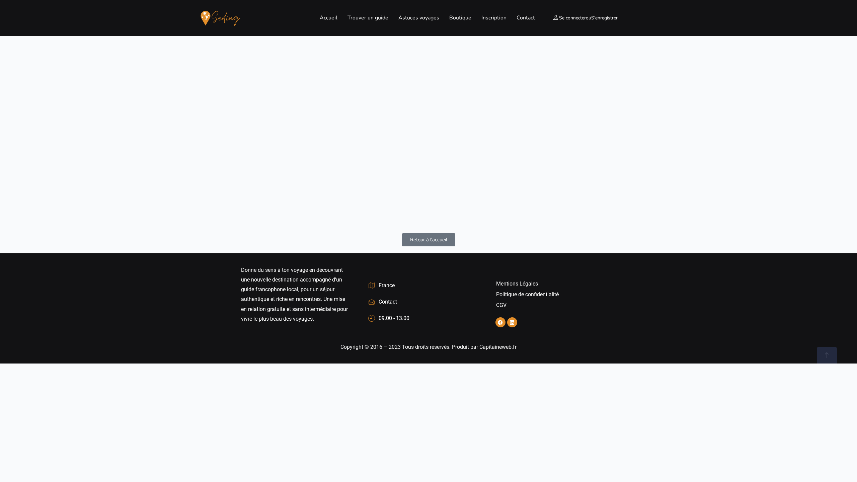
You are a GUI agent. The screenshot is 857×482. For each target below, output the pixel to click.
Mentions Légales (517, 283)
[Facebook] (500, 322)
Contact (526, 17)
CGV (501, 305)
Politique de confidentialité (527, 294)
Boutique (460, 17)
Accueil (328, 17)
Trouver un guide (367, 17)
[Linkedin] (512, 322)
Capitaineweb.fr (498, 347)
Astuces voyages (418, 17)
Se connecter (572, 18)
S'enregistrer (604, 18)
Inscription (494, 17)
